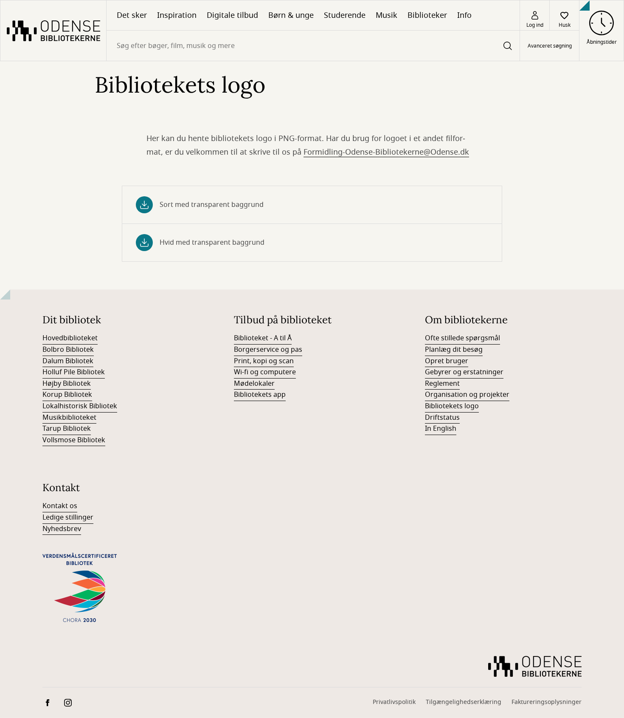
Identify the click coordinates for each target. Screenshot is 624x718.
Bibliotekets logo (452, 406)
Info (464, 15)
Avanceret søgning (550, 46)
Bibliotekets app (260, 395)
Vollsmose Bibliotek (73, 440)
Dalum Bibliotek (67, 361)
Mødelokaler (254, 384)
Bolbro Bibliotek (68, 350)
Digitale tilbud (232, 15)
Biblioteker (427, 15)
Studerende (344, 15)
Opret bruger (446, 361)
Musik (386, 15)
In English (440, 429)
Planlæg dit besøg (454, 350)
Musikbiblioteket (69, 418)
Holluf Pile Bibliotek (73, 372)
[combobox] (313, 46)
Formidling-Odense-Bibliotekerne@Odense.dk (386, 152)
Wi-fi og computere (265, 372)
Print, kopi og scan (264, 361)
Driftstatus (442, 418)
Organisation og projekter (467, 395)
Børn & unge (291, 15)
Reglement (442, 384)
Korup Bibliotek (67, 395)
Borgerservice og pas (268, 350)
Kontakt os (59, 506)
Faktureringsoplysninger (547, 702)
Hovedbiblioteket (70, 338)
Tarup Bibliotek (66, 429)
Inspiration (177, 15)
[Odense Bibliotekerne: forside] (53, 30)
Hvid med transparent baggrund (212, 242)
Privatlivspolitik (394, 702)
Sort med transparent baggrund (212, 205)
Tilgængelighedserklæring (463, 702)
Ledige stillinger (67, 517)
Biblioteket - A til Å (263, 338)
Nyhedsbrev (61, 529)
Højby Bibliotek (66, 384)
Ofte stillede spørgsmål (462, 338)
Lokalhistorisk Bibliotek (79, 406)
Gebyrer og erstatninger (464, 372)
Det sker (132, 15)
